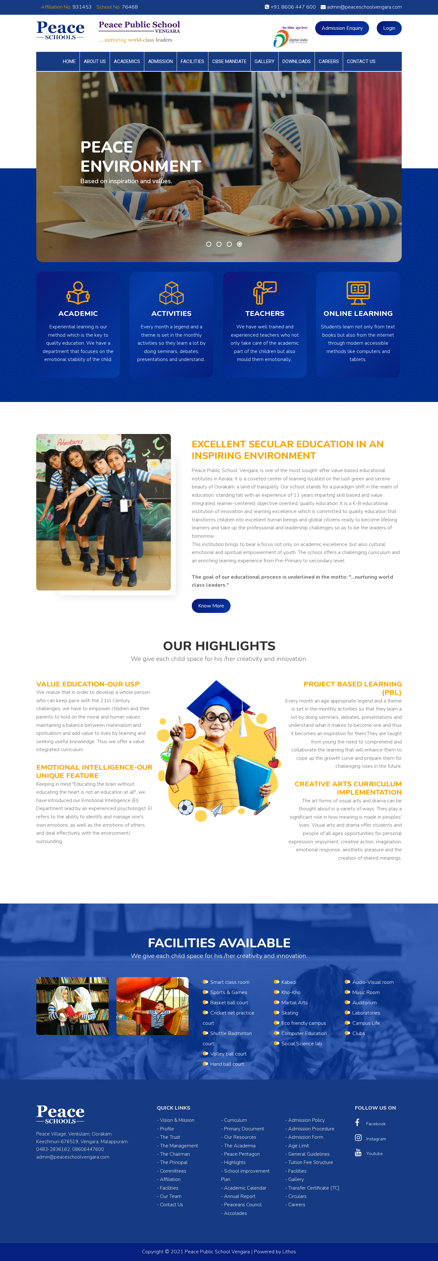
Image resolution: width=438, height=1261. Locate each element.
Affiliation (170, 1179)
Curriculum (235, 1120)
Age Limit (298, 1146)
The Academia (240, 1146)
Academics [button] (127, 61)
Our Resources (240, 1137)
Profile (167, 1129)
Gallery (264, 61)
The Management (179, 1146)
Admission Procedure (311, 1129)
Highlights (235, 1162)
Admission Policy (306, 1120)
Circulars (297, 1196)
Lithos (289, 1251)
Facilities (192, 61)
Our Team (170, 1196)
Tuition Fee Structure (310, 1162)
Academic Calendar (245, 1188)
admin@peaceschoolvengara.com (364, 7)
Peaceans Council (243, 1204)
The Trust (170, 1137)
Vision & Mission (177, 1120)
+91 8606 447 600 (292, 7)
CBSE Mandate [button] (229, 61)
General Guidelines (309, 1154)
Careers (329, 61)
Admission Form (305, 1137)
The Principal (174, 1162)
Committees (173, 1171)
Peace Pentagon (242, 1154)
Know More (211, 605)
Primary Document (244, 1129)
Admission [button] (160, 61)
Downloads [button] (296, 61)
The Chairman (175, 1154)
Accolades (235, 1213)
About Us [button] (95, 61)
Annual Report (240, 1196)
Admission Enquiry (342, 28)
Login (389, 28)
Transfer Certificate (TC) (314, 1188)
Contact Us (361, 61)
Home (69, 61)
